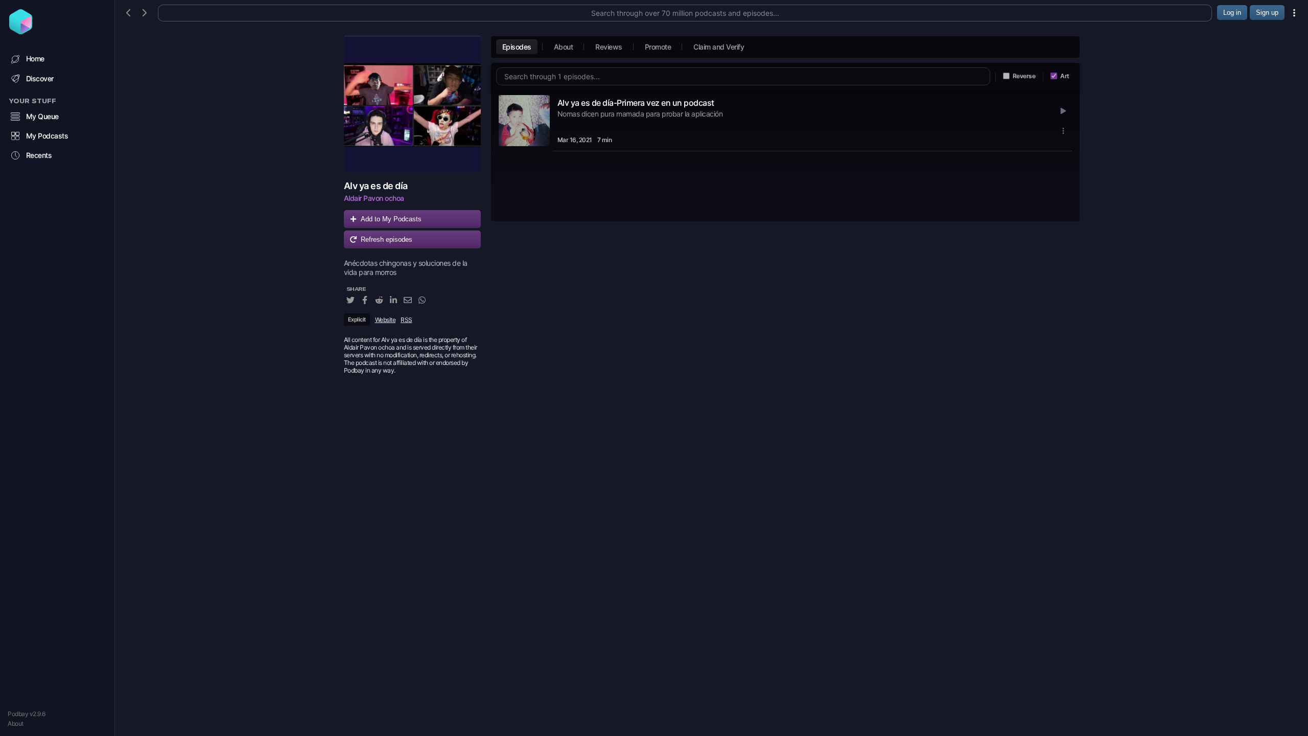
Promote (658, 46)
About (16, 723)
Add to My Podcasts (391, 219)
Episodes (516, 46)
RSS (406, 320)
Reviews (608, 46)
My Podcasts (47, 135)
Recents (39, 155)
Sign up (1267, 12)
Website (385, 320)
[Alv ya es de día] (412, 104)
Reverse (1024, 76)
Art (1064, 76)
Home (35, 58)
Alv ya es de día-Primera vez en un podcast (635, 103)
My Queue (42, 116)
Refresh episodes (386, 239)
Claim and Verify (718, 46)
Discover (40, 78)
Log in (1232, 12)
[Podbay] (20, 31)
